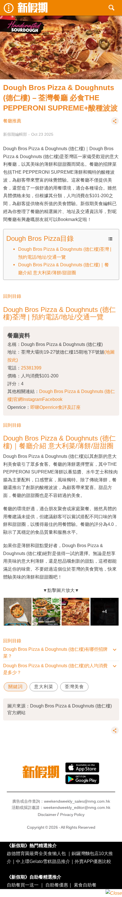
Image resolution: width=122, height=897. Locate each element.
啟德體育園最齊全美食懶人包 (36, 853)
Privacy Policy (72, 814)
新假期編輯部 (15, 134)
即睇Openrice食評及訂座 (55, 407)
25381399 (31, 367)
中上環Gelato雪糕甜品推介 (43, 861)
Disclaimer (47, 814)
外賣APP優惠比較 (93, 861)
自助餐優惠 (56, 884)
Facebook (52, 399)
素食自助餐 (85, 884)
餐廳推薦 (12, 120)
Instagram (32, 399)
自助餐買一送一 (23, 884)
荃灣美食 (74, 686)
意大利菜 (43, 686)
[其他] (115, 123)
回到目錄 (12, 296)
